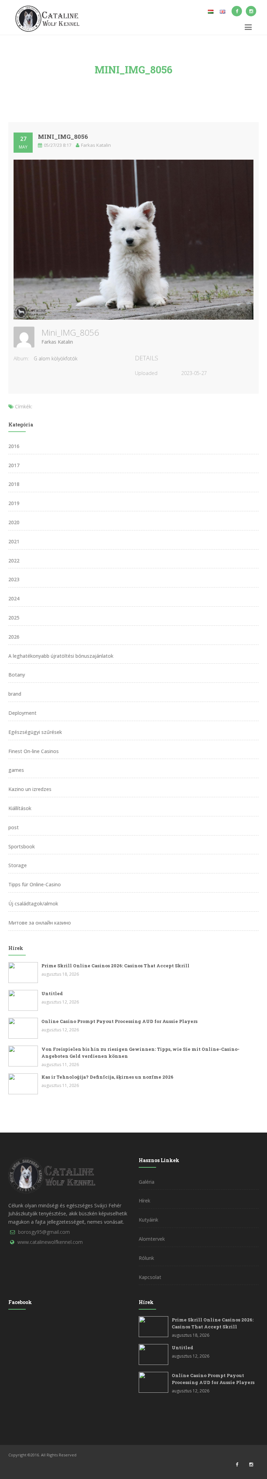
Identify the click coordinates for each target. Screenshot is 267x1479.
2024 (13, 598)
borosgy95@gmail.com (44, 1232)
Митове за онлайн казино (39, 922)
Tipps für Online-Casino (34, 884)
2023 (13, 579)
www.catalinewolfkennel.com (50, 1242)
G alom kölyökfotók (56, 358)
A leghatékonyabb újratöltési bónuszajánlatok (60, 656)
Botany (16, 674)
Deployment (22, 713)
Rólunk (146, 1258)
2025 (13, 617)
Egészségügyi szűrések (35, 732)
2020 (13, 522)
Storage (17, 865)
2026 (13, 636)
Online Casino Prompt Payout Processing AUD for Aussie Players (119, 1021)
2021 (13, 541)
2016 (13, 446)
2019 (13, 503)
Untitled (52, 993)
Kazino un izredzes (29, 789)
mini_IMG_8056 (63, 137)
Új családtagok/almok (33, 903)
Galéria (146, 1181)
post (13, 827)
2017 (13, 465)
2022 (13, 560)
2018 (13, 484)
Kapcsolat (150, 1277)
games (16, 770)
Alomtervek (152, 1239)
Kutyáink (148, 1219)
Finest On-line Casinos (33, 751)
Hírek (144, 1200)
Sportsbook (21, 846)
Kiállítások (19, 808)
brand (14, 693)
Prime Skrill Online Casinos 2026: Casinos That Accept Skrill (115, 965)
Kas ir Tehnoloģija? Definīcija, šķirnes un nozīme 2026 (107, 1077)
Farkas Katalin (57, 341)
